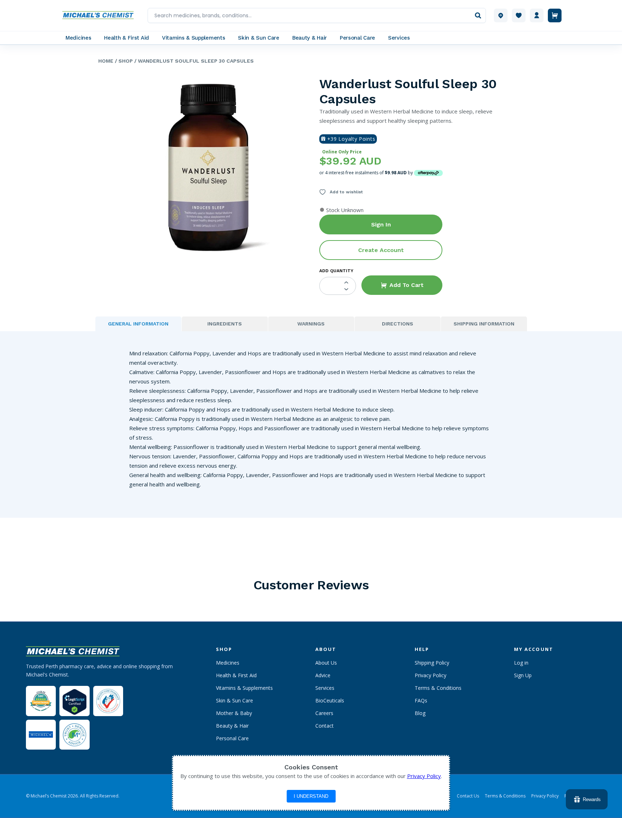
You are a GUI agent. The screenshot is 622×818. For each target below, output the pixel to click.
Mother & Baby (234, 713)
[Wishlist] (519, 15)
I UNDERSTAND (311, 796)
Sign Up (523, 675)
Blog (420, 713)
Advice (322, 675)
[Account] (537, 15)
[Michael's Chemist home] (100, 15)
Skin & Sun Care (234, 700)
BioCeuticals (329, 700)
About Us (326, 662)
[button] (401, 285)
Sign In (381, 224)
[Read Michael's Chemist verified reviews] (41, 701)
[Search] (478, 15)
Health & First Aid (236, 675)
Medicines (227, 662)
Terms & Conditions (438, 687)
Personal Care (232, 738)
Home (105, 61)
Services (324, 687)
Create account (381, 250)
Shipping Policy (432, 662)
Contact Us (468, 796)
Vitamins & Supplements (244, 687)
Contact (324, 725)
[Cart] (555, 15)
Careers (324, 713)
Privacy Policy (430, 675)
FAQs (421, 700)
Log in (521, 662)
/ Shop (123, 61)
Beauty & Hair (232, 725)
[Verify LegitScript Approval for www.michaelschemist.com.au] (74, 701)
